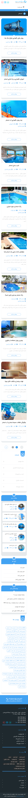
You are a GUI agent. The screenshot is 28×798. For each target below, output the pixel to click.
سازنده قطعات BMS (21, 660)
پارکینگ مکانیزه (22, 687)
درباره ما (22, 785)
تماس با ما (22, 787)
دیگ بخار (6, 647)
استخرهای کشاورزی (11, 634)
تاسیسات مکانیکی (20, 480)
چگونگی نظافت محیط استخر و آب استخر (14, 422)
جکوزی (16, 641)
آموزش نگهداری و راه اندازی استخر (14, 79)
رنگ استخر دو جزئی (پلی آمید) (14, 295)
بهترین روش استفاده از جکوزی (14, 340)
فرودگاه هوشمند (13, 667)
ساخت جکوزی (11, 651)
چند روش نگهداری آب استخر (14, 120)
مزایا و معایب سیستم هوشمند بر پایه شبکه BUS (14, 603)
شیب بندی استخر (14, 165)
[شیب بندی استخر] (14, 154)
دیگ (11, 647)
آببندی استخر (22, 631)
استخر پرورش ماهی (12, 638)
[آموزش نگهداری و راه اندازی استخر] (14, 67)
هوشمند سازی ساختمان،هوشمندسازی (17, 683)
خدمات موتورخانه (20, 487)
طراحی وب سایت (20, 796)
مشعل (10, 674)
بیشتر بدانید (14, 53)
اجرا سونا (23, 634)
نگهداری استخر (22, 680)
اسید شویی (22, 641)
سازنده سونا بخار (9, 657)
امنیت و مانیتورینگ (19, 474)
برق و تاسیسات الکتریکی (18, 468)
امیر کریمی (8, 42)
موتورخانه (5, 674)
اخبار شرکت (13, 210)
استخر (18, 634)
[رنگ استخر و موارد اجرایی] (14, 195)
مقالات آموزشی (12, 124)
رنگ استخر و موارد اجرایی (14, 206)
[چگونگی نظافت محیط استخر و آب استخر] (14, 411)
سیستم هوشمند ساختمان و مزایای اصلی (15, 599)
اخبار (15, 42)
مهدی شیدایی (21, 126)
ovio (20, 628)
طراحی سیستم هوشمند (11, 664)
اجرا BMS (16, 631)
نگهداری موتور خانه (13, 680)
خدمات (22, 783)
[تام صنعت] (21, 1)
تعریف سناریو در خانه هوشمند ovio (10, 515)
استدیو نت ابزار (7, 796)
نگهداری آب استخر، (11, 677)
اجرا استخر (9, 631)
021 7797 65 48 (22, 719)
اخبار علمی (13, 83)
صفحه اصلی (21, 10)
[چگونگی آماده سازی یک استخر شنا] (14, 240)
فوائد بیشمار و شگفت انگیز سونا (14, 381)
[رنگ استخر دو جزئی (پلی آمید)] (14, 283)
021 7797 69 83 (22, 722)
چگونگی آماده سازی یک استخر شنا (14, 252)
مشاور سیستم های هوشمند (19, 674)
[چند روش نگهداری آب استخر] (14, 109)
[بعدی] (6, 447)
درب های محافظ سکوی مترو (11, 504)
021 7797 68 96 (22, 720)
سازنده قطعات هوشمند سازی (9, 660)
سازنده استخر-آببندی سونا (20, 657)
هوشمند (5, 680)
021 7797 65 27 (22, 717)
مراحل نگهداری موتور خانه (19, 670)
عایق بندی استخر (21, 667)
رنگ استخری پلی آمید (20, 651)
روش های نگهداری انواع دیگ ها (14, 38)
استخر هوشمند (22, 638)
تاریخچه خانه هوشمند (19, 607)
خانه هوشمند (21, 461)
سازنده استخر (15, 654)
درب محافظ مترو (21, 644)
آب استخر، (9, 628)
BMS (24, 628)
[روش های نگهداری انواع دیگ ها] (14, 27)
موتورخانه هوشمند (21, 677)
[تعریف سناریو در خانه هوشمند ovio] (21, 516)
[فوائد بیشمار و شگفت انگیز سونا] (14, 370)
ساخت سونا (22, 654)
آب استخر (15, 628)
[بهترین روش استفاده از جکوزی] (14, 329)
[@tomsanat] (8, 2)
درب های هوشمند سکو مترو (19, 647)
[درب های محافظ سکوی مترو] (21, 507)
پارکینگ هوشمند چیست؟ (18, 595)
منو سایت (19, 7)
